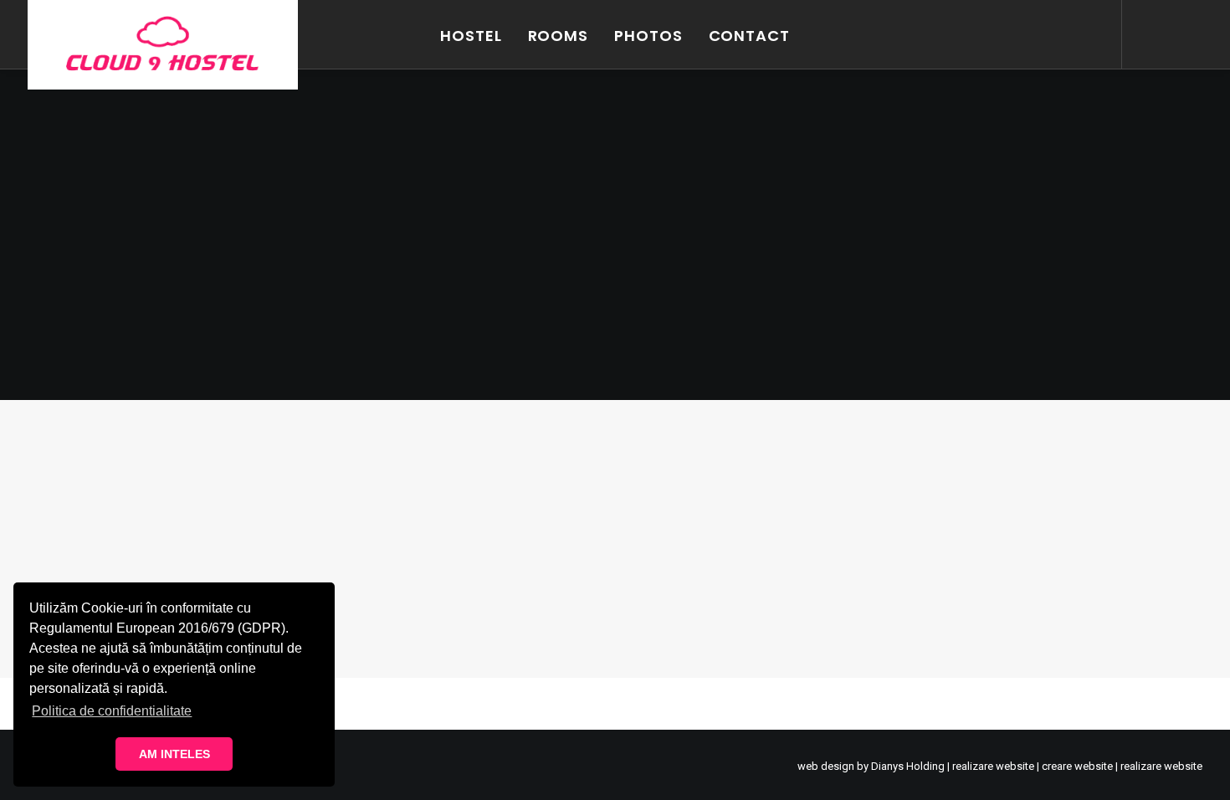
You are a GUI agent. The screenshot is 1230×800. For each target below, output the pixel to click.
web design (825, 766)
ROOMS (558, 35)
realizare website (993, 766)
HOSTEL (470, 35)
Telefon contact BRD (125, 524)
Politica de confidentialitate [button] (112, 711)
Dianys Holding (908, 766)
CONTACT (749, 35)
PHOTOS (648, 35)
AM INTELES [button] (174, 754)
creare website (1077, 766)
